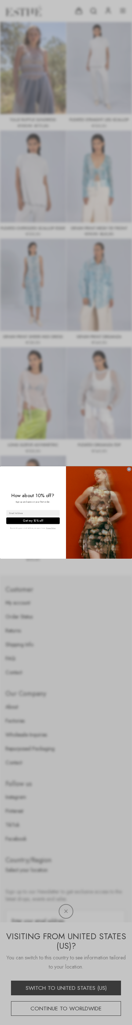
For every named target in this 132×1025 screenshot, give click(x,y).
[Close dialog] (129, 469)
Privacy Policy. (51, 528)
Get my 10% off (33, 521)
